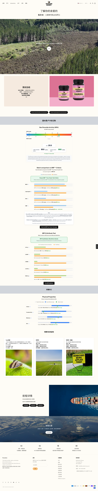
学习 (7, 3)
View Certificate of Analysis (39, 112)
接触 (26, 3)
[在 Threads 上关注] (10, 482)
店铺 (3, 3)
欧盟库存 (33, 405)
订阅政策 (60, 474)
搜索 (59, 462)
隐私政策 (60, 466)
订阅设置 (60, 476)
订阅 (35, 468)
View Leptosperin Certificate (58, 112)
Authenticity (12, 3)
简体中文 (86, 3)
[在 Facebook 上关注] (2, 482)
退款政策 (60, 468)
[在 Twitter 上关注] (5, 482)
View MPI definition (49, 283)
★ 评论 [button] (97, 246)
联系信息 (60, 464)
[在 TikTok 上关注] (16, 482)
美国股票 (41, 405)
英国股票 (26, 405)
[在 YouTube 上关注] (13, 482)
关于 (18, 3)
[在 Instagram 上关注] (8, 482)
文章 (22, 3)
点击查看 (49, 432)
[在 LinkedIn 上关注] (18, 482)
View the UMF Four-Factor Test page (49, 227)
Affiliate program (61, 478)
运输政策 (60, 470)
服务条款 (60, 472)
